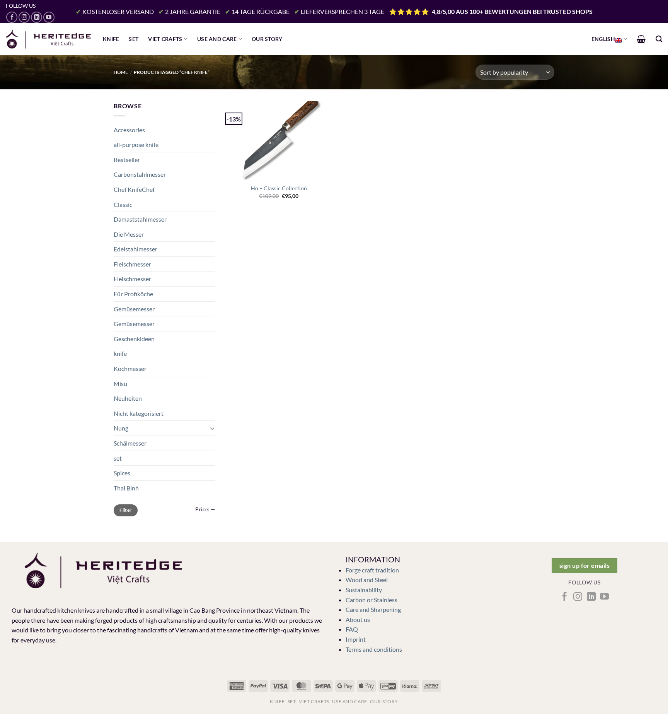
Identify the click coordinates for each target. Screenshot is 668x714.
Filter (125, 510)
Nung (121, 428)
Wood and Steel (367, 579)
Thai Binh (126, 488)
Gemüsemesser (134, 309)
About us (358, 619)
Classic (123, 204)
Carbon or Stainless (371, 599)
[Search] (659, 39)
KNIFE (111, 39)
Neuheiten (128, 398)
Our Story (267, 39)
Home (121, 72)
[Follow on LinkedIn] (36, 17)
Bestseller (127, 159)
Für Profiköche (133, 293)
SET (133, 39)
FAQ (352, 629)
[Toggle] (212, 428)
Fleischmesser (132, 264)
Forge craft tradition (372, 570)
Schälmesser (130, 443)
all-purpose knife (136, 144)
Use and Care (217, 39)
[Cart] (641, 39)
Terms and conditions (374, 649)
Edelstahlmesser (135, 249)
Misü (120, 383)
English (603, 39)
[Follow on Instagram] (24, 17)
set (118, 458)
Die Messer (129, 234)
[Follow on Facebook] (11, 17)
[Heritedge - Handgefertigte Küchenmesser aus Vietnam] (48, 39)
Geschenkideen (134, 338)
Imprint (356, 639)
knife (120, 353)
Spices (122, 473)
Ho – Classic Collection (279, 188)
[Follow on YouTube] (49, 17)
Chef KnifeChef (134, 189)
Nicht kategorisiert (139, 413)
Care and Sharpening (373, 609)
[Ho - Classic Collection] (279, 140)
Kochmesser (130, 368)
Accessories (129, 129)
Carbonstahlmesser (140, 174)
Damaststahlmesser (140, 219)
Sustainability (364, 589)
